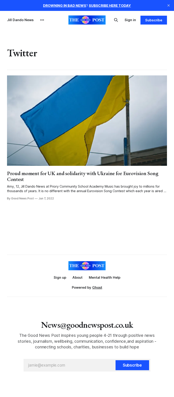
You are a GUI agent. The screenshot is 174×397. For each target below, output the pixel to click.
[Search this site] (116, 20)
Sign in (130, 20)
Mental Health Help (104, 277)
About (77, 277)
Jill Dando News (20, 20)
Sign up (60, 277)
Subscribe (153, 20)
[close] (168, 5)
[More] (42, 20)
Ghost (97, 287)
